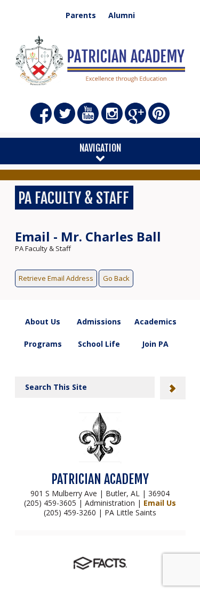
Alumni (121, 15)
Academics (155, 321)
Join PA (155, 344)
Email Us (159, 503)
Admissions (99, 321)
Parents (81, 15)
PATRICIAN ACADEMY (100, 479)
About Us (42, 321)
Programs (43, 344)
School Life (99, 344)
